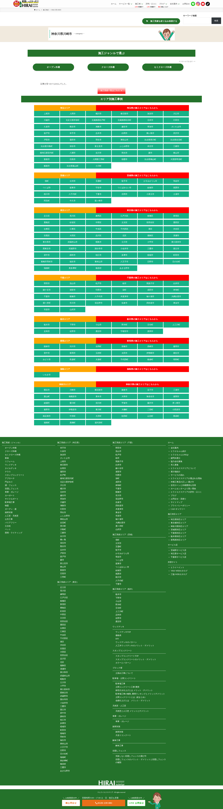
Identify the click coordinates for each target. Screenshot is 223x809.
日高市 (72, 159)
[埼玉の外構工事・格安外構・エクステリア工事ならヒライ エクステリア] (26, 4)
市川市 (72, 303)
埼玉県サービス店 (178, 554)
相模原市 (73, 396)
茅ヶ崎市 (176, 403)
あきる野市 (124, 268)
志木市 (98, 133)
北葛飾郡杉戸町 (98, 120)
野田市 (47, 283)
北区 (124, 235)
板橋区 (150, 216)
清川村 (98, 403)
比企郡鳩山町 (150, 159)
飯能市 (47, 166)
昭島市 (98, 242)
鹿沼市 (98, 331)
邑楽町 (72, 359)
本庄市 (150, 146)
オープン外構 (11, 448)
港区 (150, 229)
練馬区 (98, 216)
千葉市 (47, 296)
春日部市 (124, 114)
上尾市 (47, 114)
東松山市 (124, 140)
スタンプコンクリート (14, 475)
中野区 (98, 222)
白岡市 (124, 133)
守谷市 (98, 188)
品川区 (98, 235)
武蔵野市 (73, 249)
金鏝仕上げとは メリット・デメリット (133, 701)
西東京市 (47, 249)
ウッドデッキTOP (123, 632)
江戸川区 (124, 216)
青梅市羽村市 (47, 262)
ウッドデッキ (11, 465)
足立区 (47, 216)
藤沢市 (150, 403)
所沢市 (176, 133)
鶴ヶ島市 (150, 133)
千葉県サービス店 (178, 557)
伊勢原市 (73, 410)
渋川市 (72, 346)
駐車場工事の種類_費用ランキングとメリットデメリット (140, 694)
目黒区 (47, 235)
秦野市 (47, 410)
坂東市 (72, 188)
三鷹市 (150, 249)
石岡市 (124, 194)
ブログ (174, 495)
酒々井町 (47, 303)
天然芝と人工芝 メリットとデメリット (132, 711)
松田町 (124, 416)
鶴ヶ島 (63, 540)
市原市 (47, 309)
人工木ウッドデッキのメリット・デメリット (135, 646)
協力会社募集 (176, 461)
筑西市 (176, 188)
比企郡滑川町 (150, 140)
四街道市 (150, 303)
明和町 (176, 359)
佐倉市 (124, 303)
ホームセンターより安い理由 (183, 489)
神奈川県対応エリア (179, 526)
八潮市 (72, 153)
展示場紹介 (175, 472)
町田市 (176, 255)
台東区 (47, 229)
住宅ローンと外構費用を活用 (183, 485)
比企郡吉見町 (176, 140)
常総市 (176, 181)
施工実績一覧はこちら (110, 90)
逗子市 (150, 390)
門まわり (9, 482)
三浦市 (176, 390)
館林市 (47, 346)
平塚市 (124, 403)
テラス (8, 472)
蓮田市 (72, 140)
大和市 (124, 396)
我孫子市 (150, 283)
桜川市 (47, 194)
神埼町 (176, 290)
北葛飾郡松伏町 (124, 120)
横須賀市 (98, 390)
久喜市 (47, 127)
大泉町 (98, 359)
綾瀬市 (47, 403)
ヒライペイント (177, 567)
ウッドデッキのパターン (126, 642)
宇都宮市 (124, 331)
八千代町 (73, 194)
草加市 (150, 127)
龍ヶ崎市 (98, 201)
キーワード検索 (190, 16)
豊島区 (47, 222)
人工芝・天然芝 (11, 516)
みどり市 (47, 359)
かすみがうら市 (150, 181)
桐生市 (176, 353)
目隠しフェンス (11, 489)
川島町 (63, 529)
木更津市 (124, 296)
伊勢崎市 (150, 353)
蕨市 (150, 153)
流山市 (72, 283)
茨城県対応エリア (178, 530)
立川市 (124, 242)
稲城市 (150, 255)
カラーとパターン (123, 663)
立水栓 (8, 526)
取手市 (124, 181)
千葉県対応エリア (178, 533)
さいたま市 (176, 127)
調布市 (72, 255)
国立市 (176, 249)
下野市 (72, 325)
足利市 (47, 331)
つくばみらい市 (124, 188)
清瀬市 (176, 235)
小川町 (98, 166)
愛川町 (72, 403)
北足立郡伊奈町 (72, 120)
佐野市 (72, 331)
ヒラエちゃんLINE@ (180, 455)
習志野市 (98, 303)
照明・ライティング (13, 533)
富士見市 (98, 146)
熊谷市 (72, 127)
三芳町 (63, 577)
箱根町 (47, 423)
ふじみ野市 (124, 146)
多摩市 (124, 255)
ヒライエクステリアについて (183, 468)
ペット (8, 529)
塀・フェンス (11, 485)
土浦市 (176, 194)
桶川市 (98, 114)
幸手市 (72, 133)
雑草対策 (9, 512)
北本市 (150, 120)
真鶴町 (72, 423)
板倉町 (150, 359)
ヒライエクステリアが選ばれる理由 (186, 478)
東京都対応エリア (178, 523)
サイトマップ (176, 502)
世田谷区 (150, 222)
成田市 (150, 290)
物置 (7, 506)
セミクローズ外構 (12, 455)
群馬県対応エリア (178, 540)
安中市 (47, 353)
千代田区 (124, 229)
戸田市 (47, 140)
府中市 (47, 255)
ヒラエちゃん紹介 (178, 451)
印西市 (98, 290)
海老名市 (150, 396)
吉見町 (63, 523)
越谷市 (124, 127)
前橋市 (124, 346)
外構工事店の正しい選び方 (182, 482)
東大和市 (47, 242)
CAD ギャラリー (178, 509)
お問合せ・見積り (178, 499)
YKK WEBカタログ (179, 571)
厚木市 (98, 396)
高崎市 (150, 346)
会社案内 (174, 448)
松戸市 (98, 283)
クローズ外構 (11, 451)
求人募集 (174, 465)
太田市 (124, 353)
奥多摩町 (73, 268)
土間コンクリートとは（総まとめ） (131, 697)
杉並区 (72, 222)
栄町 (124, 290)
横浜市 (47, 390)
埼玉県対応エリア (178, 519)
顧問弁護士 (175, 458)
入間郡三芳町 (98, 159)
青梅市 (63, 733)
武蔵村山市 (72, 242)
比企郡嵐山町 (72, 166)
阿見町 (47, 201)
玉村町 (98, 353)
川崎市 (72, 390)
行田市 (176, 120)
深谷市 (72, 146)
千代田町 (124, 359)
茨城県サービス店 (178, 550)
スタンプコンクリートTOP (127, 656)
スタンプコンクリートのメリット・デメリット (136, 659)
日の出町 (176, 262)
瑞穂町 (47, 268)
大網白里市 (176, 296)
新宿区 (176, 216)
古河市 (72, 181)
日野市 (150, 262)
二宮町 (150, 410)
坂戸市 (47, 133)
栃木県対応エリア (178, 536)
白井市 (176, 283)
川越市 (47, 120)
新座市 (47, 159)
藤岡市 (176, 346)
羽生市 (98, 140)
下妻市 (98, 194)
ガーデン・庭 (11, 509)
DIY (117, 639)
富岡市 (72, 353)
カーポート (10, 495)
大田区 (72, 235)
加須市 (150, 114)
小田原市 (176, 410)
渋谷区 (176, 229)
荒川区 (72, 216)
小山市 (98, 325)
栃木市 (47, 325)
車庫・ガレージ (11, 492)
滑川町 (63, 526)
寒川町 (98, 410)
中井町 (72, 416)
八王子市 (124, 262)
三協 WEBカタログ (179, 574)
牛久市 (72, 201)
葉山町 (47, 396)
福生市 (72, 262)
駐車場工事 (10, 502)
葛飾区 (150, 235)
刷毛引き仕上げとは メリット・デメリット (134, 690)
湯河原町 (98, 423)
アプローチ (10, 478)
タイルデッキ (11, 468)
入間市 (72, 114)
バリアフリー (11, 523)
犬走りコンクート (123, 735)
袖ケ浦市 (150, 296)
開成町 (176, 416)
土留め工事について (124, 673)
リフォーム (10, 461)
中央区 (98, 229)
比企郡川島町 (47, 146)
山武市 (72, 309)
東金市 (176, 303)
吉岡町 (98, 346)
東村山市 (98, 262)
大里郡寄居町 (176, 159)
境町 (47, 181)
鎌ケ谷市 (47, 290)
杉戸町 (63, 475)
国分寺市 (98, 249)
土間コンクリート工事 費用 (127, 687)
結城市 (150, 188)
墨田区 (176, 222)
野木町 (124, 325)
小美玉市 (150, 194)
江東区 (72, 229)
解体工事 (119, 746)
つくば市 (47, 188)
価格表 (118, 635)
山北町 (150, 416)
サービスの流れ (177, 475)
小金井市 (124, 249)
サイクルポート (11, 499)
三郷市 (176, 146)
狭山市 (176, 153)
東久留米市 (176, 242)
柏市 (124, 283)
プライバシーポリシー (180, 506)
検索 (216, 21)
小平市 (150, 242)
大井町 (98, 416)
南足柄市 (47, 416)
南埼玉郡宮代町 (47, 153)
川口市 (176, 114)
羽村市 (63, 737)
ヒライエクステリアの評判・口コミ (186, 492)
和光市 (124, 153)
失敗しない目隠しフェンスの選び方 (131, 756)
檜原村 (98, 268)
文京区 (124, 222)
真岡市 (150, 331)
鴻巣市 (98, 127)
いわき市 (47, 375)
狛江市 (98, 255)
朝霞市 (124, 159)
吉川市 (98, 153)
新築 (7, 458)
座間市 (176, 396)
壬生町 (150, 325)
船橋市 (72, 296)
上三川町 (176, 325)
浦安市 (72, 290)
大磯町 (124, 410)
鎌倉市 (124, 390)
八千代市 (98, 296)
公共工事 (9, 519)
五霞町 (98, 181)
